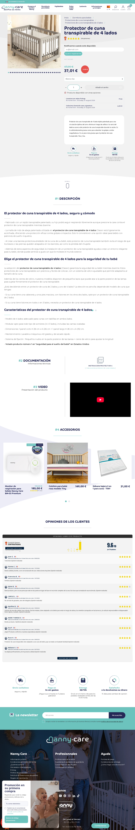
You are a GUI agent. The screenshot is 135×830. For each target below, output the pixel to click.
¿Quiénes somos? (17, 765)
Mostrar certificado (14, 548)
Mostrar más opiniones (67, 658)
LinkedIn (74, 797)
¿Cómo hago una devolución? (113, 765)
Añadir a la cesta (39, 478)
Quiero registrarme (73, 54)
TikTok (79, 797)
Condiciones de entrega (110, 762)
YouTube (61, 797)
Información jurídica (18, 759)
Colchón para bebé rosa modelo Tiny (58, 487)
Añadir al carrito (101, 87)
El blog (13, 770)
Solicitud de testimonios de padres (24, 775)
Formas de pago (107, 759)
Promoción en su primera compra (14, 788)
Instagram (70, 797)
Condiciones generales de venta (23, 762)
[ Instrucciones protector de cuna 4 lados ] (100, 367)
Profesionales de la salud (65, 759)
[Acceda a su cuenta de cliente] (123, 6)
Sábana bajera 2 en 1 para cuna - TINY (102, 487)
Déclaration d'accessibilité (20, 767)
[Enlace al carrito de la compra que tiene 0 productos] (129, 6)
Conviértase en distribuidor (66, 765)
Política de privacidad (18, 773)
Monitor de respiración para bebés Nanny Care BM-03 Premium (14, 490)
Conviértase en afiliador (64, 767)
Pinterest (65, 797)
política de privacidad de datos (112, 721)
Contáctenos (100, 826)
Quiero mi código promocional (12, 819)
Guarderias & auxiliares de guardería (69, 762)
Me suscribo (117, 715)
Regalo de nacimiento (19, 778)
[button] (115, 6)
